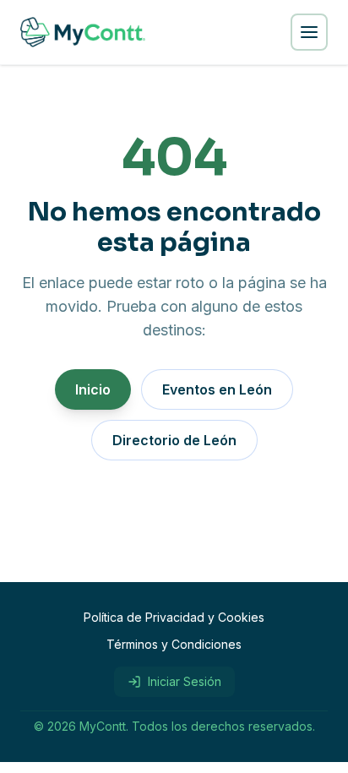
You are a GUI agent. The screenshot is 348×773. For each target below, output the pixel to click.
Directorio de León (174, 440)
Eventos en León (217, 389)
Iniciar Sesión (184, 681)
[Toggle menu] (309, 32)
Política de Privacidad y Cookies (174, 617)
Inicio (93, 389)
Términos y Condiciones (174, 644)
